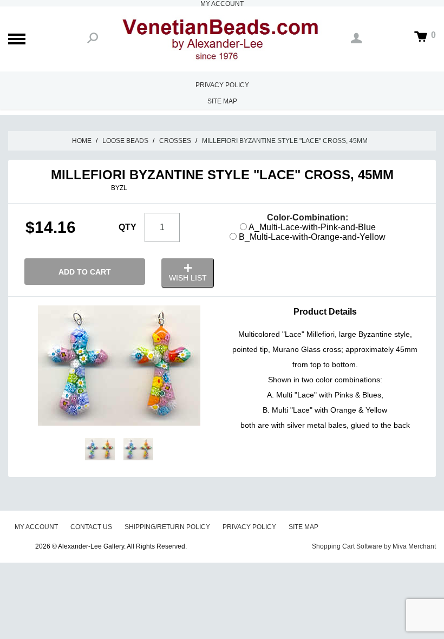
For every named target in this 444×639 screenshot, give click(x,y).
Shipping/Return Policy (167, 527)
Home (82, 141)
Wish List (188, 277)
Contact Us (91, 527)
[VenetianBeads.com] (222, 39)
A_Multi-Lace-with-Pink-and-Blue (311, 227)
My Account (36, 527)
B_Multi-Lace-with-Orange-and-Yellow (311, 237)
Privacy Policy (222, 85)
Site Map (222, 101)
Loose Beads (125, 141)
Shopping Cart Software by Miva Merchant (374, 546)
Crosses (175, 141)
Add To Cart (84, 272)
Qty (127, 227)
